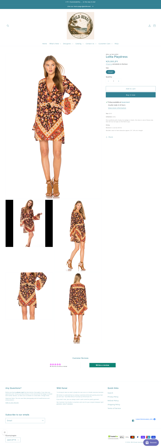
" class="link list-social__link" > (145, 419)
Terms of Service (114, 408)
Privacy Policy (113, 397)
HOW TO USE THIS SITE (12, 402)
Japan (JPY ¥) (11, 440)
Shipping (109, 64)
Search (110, 393)
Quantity (109, 77)
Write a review (102, 365)
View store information (117, 108)
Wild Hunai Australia (137, 442)
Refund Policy (113, 401)
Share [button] (110, 137)
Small (110, 72)
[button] (7, 25)
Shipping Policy (114, 404)
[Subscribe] (42, 420)
